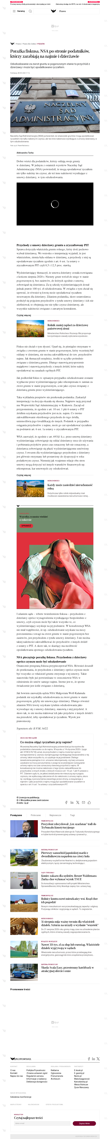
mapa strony (15, 1105)
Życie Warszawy (81, 1087)
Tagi (72, 815)
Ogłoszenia (56, 1073)
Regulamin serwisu (35, 1076)
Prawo (62, 11)
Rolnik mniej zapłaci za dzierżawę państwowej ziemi (68, 327)
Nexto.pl (77, 1076)
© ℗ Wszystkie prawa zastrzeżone (33, 800)
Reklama (55, 1070)
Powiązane (16, 815)
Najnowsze (55, 815)
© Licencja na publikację (28, 797)
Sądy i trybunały (47, 872)
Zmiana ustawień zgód (36, 1073)
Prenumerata (57, 1076)
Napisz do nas (16, 1076)
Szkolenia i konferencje (20, 1097)
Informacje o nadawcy (36, 1079)
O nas (12, 1070)
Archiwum (55, 1079)
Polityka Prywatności (35, 1070)
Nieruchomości (53, 321)
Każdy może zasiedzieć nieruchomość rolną (70, 486)
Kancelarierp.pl (81, 1082)
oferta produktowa (54, 1105)
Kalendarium (33, 1105)
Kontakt (13, 1073)
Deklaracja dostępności (36, 1082)
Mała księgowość (82, 1079)
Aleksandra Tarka (25, 153)
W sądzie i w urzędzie (49, 941)
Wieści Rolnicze (81, 1084)
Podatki (41, 44)
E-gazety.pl (79, 1073)
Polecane (36, 815)
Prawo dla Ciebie (29, 44)
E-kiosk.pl (78, 1070)
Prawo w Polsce (47, 821)
